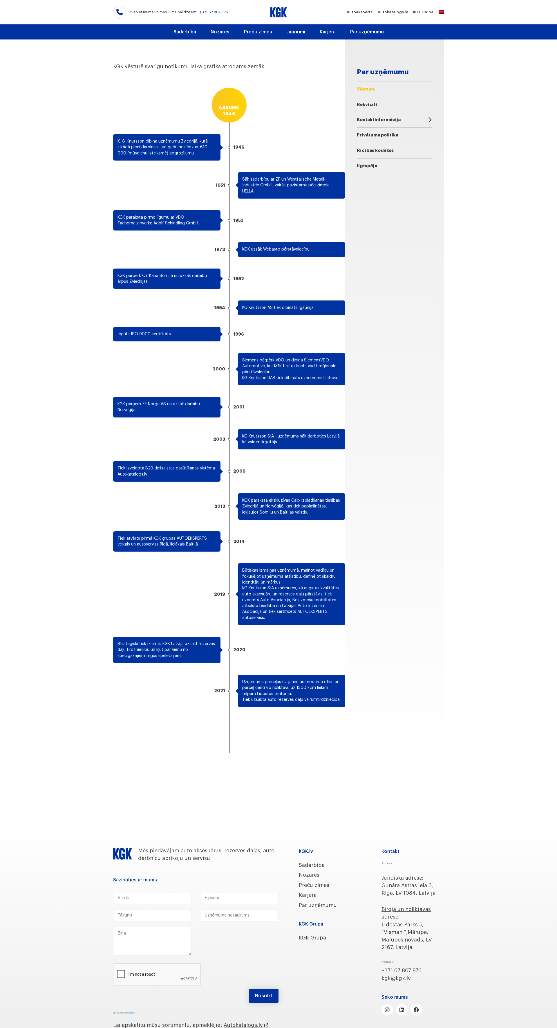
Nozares (220, 32)
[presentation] (157, 974)
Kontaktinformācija (379, 120)
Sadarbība (184, 32)
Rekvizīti (367, 104)
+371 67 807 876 (214, 12)
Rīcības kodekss (375, 150)
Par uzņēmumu (367, 32)
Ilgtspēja (367, 166)
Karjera (328, 32)
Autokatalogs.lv (393, 12)
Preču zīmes (258, 32)
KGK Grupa (423, 12)
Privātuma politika (377, 135)
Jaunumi (296, 32)
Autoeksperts (359, 12)
